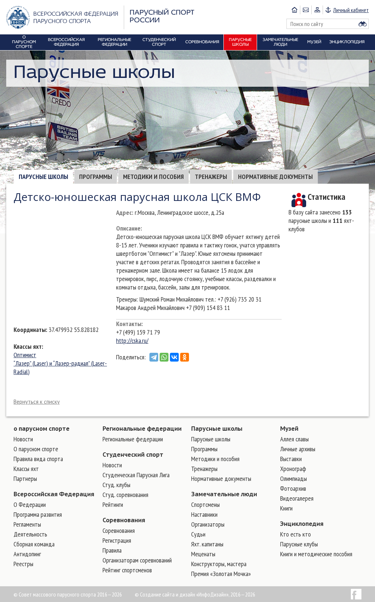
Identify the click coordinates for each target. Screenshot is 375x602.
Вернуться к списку (37, 401)
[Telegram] (153, 357)
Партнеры (25, 478)
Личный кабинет (351, 10)
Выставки (291, 459)
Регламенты (27, 524)
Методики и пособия (153, 176)
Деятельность (30, 534)
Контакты (128, 323)
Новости (23, 439)
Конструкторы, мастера (218, 564)
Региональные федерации (142, 428)
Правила (112, 550)
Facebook (356, 594)
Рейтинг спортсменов (127, 570)
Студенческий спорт (133, 454)
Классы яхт (28, 346)
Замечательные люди (224, 494)
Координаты (30, 329)
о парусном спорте (42, 428)
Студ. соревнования (125, 494)
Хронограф (293, 468)
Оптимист (25, 355)
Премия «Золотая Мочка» (221, 573)
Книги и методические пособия (316, 554)
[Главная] (294, 9)
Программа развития (38, 514)
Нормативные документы (275, 176)
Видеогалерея (296, 498)
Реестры (23, 564)
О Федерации (30, 504)
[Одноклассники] (184, 357)
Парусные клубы (299, 544)
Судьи (198, 534)
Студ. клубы (116, 485)
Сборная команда (34, 544)
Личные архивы (297, 449)
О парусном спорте (36, 449)
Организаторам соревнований (137, 560)
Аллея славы (294, 439)
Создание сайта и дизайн (167, 594)
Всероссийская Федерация (54, 494)
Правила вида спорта (38, 459)
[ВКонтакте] (174, 357)
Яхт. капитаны (207, 544)
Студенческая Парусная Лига (136, 475)
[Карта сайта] (317, 9)
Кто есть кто (295, 534)
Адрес (124, 212)
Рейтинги (113, 504)
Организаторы (207, 524)
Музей (289, 428)
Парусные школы (43, 176)
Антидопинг (27, 554)
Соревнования (124, 520)
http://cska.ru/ (132, 340)
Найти (363, 23)
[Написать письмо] (305, 9)
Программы (95, 176)
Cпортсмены (205, 504)
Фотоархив (293, 488)
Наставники (204, 514)
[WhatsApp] (164, 357)
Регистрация (117, 540)
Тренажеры (211, 176)
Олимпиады (293, 478)
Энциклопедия (301, 523)
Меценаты (203, 554)
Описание (128, 228)
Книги (286, 508)
